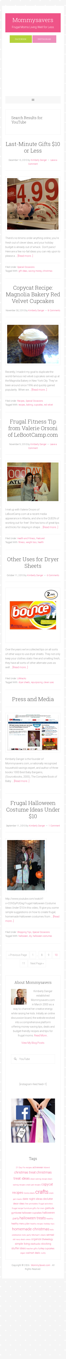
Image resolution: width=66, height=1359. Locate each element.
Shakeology (47, 1239)
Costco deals (29, 1193)
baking (29, 404)
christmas (47, 271)
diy (30, 936)
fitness (22, 542)
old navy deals (19, 1239)
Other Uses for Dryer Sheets (33, 562)
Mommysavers (32, 20)
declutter (48, 1198)
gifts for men (38, 1208)
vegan (22, 1253)
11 (23, 963)
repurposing (37, 682)
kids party (26, 1235)
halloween (23, 936)
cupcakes (38, 404)
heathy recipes (36, 1224)
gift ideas (23, 271)
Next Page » (37, 963)
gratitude (49, 1208)
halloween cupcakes (32, 1212)
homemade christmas (30, 1229)
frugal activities (46, 1204)
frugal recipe (17, 1208)
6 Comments (53, 575)
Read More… (41, 1035)
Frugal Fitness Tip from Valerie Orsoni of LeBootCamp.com (33, 428)
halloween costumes (42, 936)
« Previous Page (17, 954)
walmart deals (33, 1252)
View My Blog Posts (32, 1042)
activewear (38, 1167)
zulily (43, 1253)
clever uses (49, 682)
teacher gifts (32, 1248)
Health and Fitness (26, 538)
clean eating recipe (38, 1179)
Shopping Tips (24, 932)
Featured (40, 538)
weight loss (31, 542)
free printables (31, 1204)
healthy (49, 1218)
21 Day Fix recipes (24, 1167)
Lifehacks (21, 678)
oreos (28, 1239)
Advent (47, 1167)
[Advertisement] (33, 71)
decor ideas (19, 1203)
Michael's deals (39, 1235)
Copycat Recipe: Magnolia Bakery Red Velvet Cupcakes (33, 294)
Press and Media (33, 699)
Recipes (21, 401)
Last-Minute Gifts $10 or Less (33, 147)
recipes (22, 404)
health (41, 542)
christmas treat (25, 1172)
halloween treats (32, 1218)
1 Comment (54, 825)
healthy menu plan (20, 1223)
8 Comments (54, 310)
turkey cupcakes (46, 1248)
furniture (28, 1208)
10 (56, 954)
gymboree (16, 1212)
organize (36, 1239)
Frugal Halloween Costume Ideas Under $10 (33, 809)
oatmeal (50, 1234)
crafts (41, 1192)
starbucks (35, 1243)
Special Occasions (26, 267)
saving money (35, 271)
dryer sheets (24, 682)
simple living (22, 1243)
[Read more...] (25, 255)
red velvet (48, 404)
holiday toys (49, 1224)
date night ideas (33, 1199)
